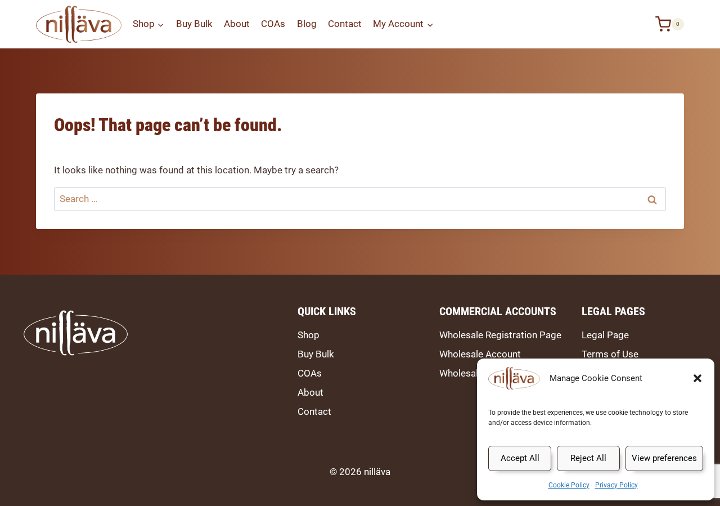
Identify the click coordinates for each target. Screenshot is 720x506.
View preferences (664, 458)
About (237, 23)
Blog (307, 23)
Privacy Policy (616, 485)
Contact (345, 23)
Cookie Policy (569, 485)
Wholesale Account (480, 354)
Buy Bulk (194, 23)
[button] (697, 378)
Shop (309, 335)
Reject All (588, 458)
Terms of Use (610, 354)
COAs (273, 23)
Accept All (520, 458)
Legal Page (605, 335)
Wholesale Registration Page (500, 335)
